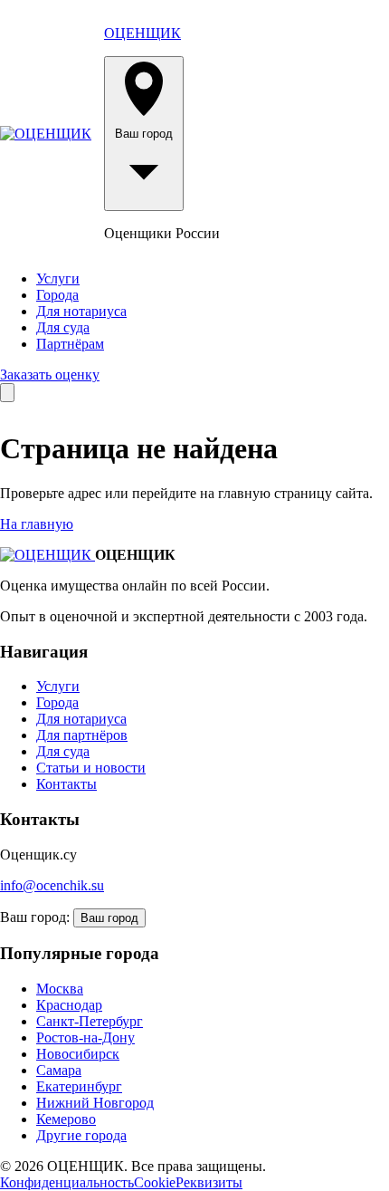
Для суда (63, 327)
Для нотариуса (81, 311)
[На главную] (45, 134)
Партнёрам (70, 343)
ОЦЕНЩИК (142, 33)
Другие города (81, 1135)
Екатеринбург (79, 1086)
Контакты (66, 784)
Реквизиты (209, 1182)
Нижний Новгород (95, 1102)
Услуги (58, 278)
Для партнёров (82, 735)
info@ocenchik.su (52, 885)
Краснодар (69, 1005)
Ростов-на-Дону (85, 1037)
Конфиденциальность (67, 1182)
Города (57, 295)
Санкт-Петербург (89, 1021)
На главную (36, 524)
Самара (58, 1070)
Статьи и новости (91, 767)
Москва (59, 988)
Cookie (155, 1182)
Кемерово (66, 1119)
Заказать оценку (50, 374)
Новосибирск (77, 1053)
